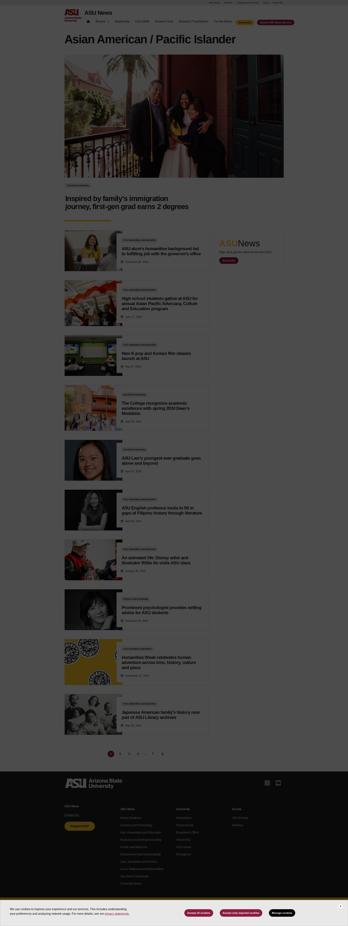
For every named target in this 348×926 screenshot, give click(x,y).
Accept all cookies (198, 912)
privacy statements (117, 913)
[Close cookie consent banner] (340, 906)
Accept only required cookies (241, 912)
